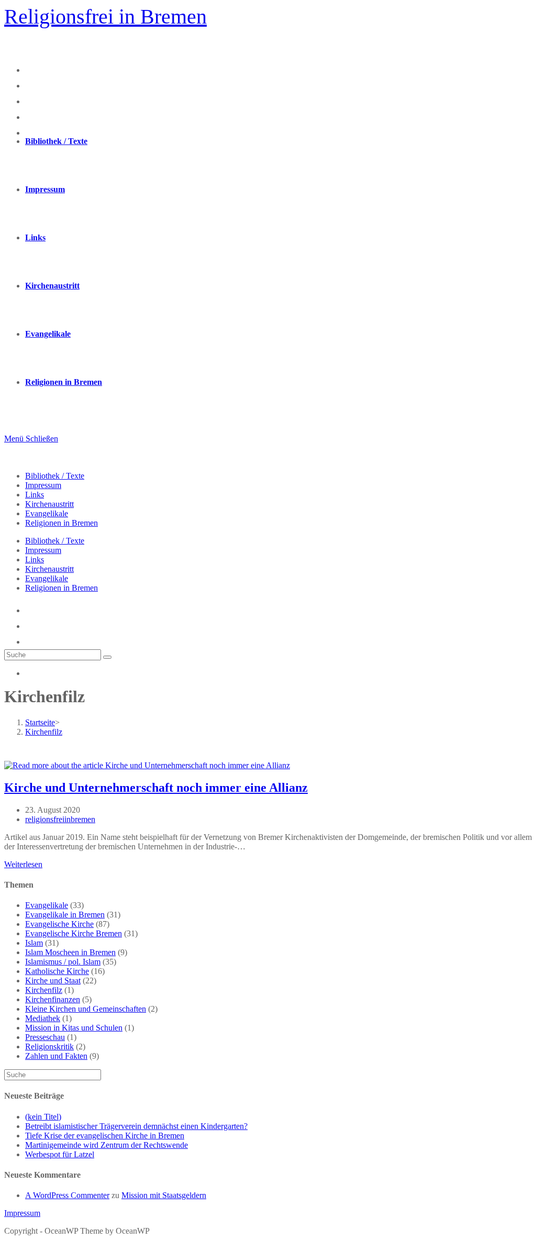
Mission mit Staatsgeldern (163, 1195)
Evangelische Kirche (59, 924)
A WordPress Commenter (67, 1195)
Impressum (43, 485)
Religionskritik (49, 1046)
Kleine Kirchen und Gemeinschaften (85, 1008)
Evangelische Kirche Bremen (73, 933)
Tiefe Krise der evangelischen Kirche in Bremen (104, 1135)
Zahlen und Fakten (56, 1055)
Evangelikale (46, 513)
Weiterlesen (23, 864)
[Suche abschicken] (107, 657)
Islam (34, 942)
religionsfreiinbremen (60, 819)
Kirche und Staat (53, 980)
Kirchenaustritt (49, 504)
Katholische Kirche (57, 971)
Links (34, 494)
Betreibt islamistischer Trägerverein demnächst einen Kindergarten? (136, 1126)
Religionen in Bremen (61, 522)
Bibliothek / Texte (54, 475)
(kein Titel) (43, 1116)
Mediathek (42, 1018)
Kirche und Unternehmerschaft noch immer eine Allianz (156, 787)
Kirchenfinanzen (52, 999)
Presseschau (45, 1037)
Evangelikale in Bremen (65, 914)
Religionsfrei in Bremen (105, 16)
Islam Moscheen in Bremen (70, 952)
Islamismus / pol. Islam (62, 961)
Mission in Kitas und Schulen (73, 1027)
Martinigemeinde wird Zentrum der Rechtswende (106, 1145)
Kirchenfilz (43, 990)
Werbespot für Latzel (59, 1154)
